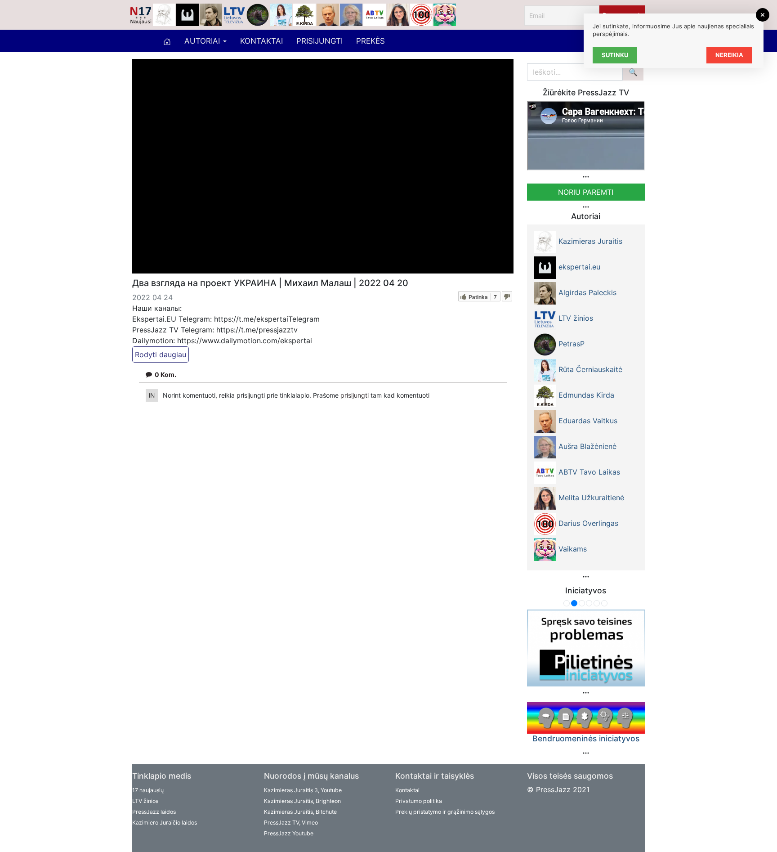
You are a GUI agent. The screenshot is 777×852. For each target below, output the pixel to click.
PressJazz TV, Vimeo (291, 822)
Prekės (370, 40)
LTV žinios (145, 801)
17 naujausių (148, 790)
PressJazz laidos (154, 811)
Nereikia (729, 54)
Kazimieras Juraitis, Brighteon (302, 801)
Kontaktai (261, 40)
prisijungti (355, 395)
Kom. (165, 374)
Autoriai (203, 40)
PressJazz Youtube (288, 833)
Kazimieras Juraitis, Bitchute (300, 811)
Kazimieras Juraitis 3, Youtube (303, 790)
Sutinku (615, 54)
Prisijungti (319, 40)
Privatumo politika (418, 801)
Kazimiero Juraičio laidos (164, 822)
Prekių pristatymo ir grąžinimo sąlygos (445, 811)
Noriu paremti (585, 192)
